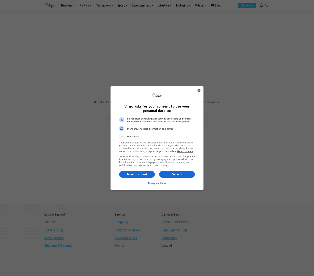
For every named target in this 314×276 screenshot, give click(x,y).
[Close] (199, 90)
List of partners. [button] (185, 151)
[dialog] (157, 138)
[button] (157, 136)
